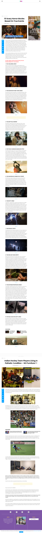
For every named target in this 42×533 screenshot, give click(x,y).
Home (2, 358)
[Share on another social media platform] (3, 53)
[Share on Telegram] (3, 47)
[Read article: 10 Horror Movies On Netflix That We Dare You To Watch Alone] (19, 332)
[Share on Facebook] (3, 41)
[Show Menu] (2, 1)
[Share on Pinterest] (3, 49)
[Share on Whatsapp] (3, 45)
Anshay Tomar (6, 23)
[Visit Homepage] (21, 1)
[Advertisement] (21, 8)
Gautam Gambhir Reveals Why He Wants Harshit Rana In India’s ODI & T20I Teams (16, 432)
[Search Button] (39, 1)
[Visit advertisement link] (34, 28)
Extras (16, 23)
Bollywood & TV (12, 23)
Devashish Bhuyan (15, 365)
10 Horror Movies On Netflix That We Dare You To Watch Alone (24, 332)
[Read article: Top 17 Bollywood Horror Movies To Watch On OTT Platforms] (7, 332)
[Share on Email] (3, 51)
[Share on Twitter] (3, 43)
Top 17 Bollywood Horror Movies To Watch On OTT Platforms (12, 332)
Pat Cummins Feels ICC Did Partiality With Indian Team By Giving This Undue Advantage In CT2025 (34, 432)
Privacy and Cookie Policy (37, 530)
